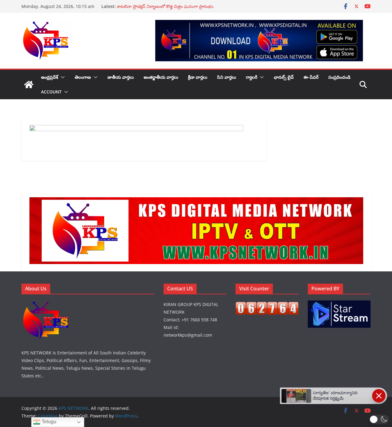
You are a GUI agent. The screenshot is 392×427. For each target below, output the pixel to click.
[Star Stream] (339, 304)
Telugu (48, 421)
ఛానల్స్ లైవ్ (284, 77)
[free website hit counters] (267, 305)
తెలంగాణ (83, 77)
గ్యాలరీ (251, 77)
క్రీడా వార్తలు (197, 77)
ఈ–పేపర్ (310, 77)
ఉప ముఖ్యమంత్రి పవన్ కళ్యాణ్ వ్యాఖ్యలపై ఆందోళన (161, 6)
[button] (61, 77)
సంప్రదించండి (339, 77)
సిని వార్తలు (226, 77)
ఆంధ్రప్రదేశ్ (49, 77)
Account (51, 92)
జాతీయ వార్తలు (120, 77)
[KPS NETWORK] (28, 84)
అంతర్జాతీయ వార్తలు (161, 77)
